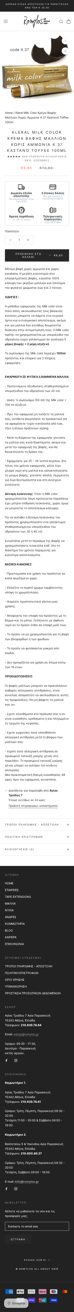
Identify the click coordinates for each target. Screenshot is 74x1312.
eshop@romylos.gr (26, 1034)
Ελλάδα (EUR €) (35, 1260)
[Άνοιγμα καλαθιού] (68, 21)
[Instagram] (15, 1060)
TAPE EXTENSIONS (18, 896)
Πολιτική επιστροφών (24, 836)
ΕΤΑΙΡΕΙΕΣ (12, 890)
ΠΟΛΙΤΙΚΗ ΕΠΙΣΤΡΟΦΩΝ (21, 973)
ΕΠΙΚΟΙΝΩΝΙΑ (14, 944)
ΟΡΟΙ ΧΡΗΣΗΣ (14, 979)
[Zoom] (65, 40)
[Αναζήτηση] (61, 21)
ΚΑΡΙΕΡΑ (10, 937)
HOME (9, 883)
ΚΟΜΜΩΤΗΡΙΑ (15, 923)
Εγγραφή (18, 1239)
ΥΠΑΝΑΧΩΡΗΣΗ (16, 986)
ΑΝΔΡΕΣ (10, 917)
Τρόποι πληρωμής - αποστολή (32, 824)
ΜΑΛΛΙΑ (10, 903)
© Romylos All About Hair (37, 1268)
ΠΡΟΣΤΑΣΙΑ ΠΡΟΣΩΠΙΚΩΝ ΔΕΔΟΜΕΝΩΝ (33, 993)
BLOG (9, 930)
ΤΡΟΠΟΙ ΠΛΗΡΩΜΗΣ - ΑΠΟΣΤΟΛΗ (28, 966)
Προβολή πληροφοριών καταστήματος (33, 805)
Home (9, 112)
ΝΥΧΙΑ (9, 910)
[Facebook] (6, 1060)
